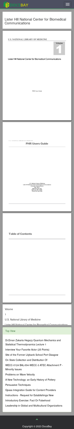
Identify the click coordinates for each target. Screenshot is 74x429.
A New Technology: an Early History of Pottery (30, 379)
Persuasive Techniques (18, 384)
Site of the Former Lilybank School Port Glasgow (31, 354)
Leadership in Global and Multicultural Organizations (33, 405)
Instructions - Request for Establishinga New (29, 395)
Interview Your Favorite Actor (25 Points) (27, 349)
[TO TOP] (37, 419)
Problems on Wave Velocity (20, 374)
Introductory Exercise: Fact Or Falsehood (27, 400)
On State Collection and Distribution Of (26, 360)
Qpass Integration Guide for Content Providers (30, 390)
